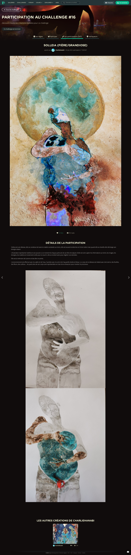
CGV (71, 552)
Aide (57, 2)
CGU (69, 552)
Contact (79, 552)
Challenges (21, 2)
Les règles (39, 36)
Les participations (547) (73, 36)
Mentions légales (63, 552)
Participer (53, 36)
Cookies (83, 552)
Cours (38, 2)
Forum (31, 2)
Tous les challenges (12, 10)
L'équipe (75, 552)
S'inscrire (110, 3)
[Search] (64, 2)
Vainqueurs (92, 36)
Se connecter (123, 3)
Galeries (11, 2)
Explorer (48, 2)
